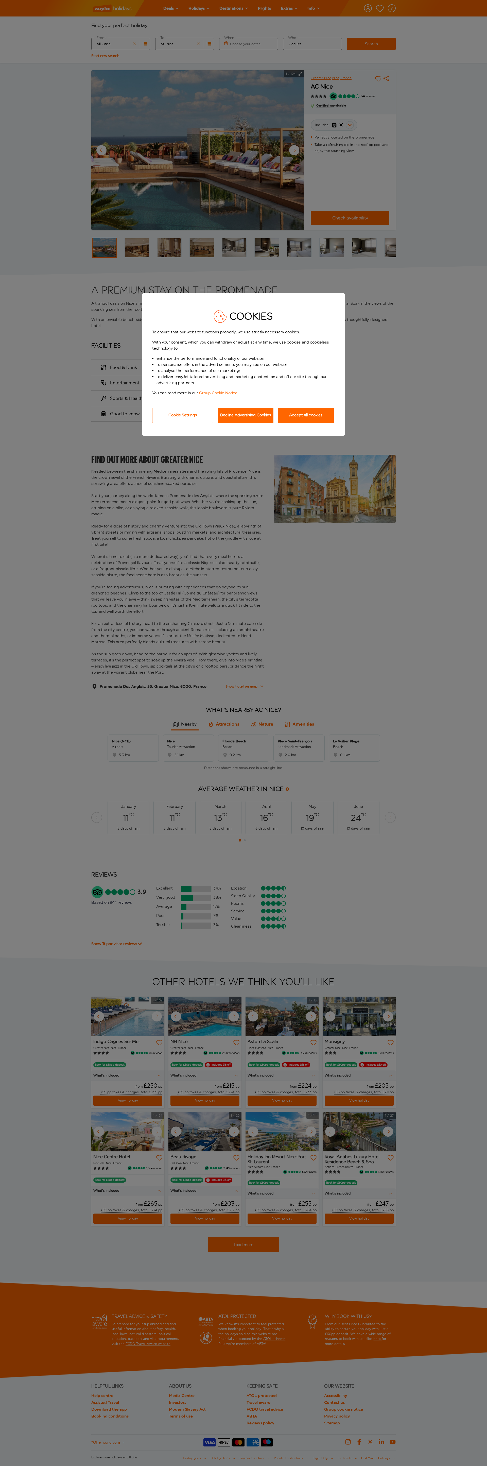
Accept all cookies (306, 415)
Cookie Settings (182, 415)
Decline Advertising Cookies (245, 415)
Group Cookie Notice (218, 392)
